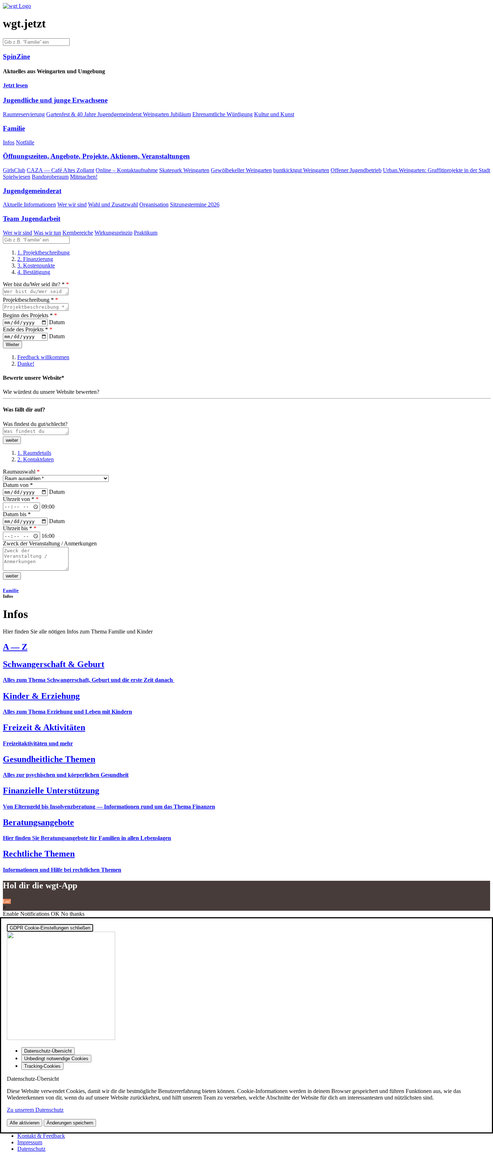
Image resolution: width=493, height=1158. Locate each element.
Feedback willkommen (43, 357)
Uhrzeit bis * (19, 528)
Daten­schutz (31, 1149)
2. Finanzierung (35, 259)
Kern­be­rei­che (77, 233)
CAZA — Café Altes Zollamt (60, 170)
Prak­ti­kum (145, 233)
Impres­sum (29, 1142)
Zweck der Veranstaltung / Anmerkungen (50, 543)
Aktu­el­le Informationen (29, 204)
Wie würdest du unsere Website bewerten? (51, 392)
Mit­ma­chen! (83, 177)
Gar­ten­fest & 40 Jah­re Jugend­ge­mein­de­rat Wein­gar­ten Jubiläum (118, 114)
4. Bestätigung (33, 272)
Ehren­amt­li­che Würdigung (222, 114)
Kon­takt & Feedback (41, 1136)
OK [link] (56, 914)
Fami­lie (11, 590)
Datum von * (18, 485)
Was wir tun (47, 233)
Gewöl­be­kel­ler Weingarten (241, 170)
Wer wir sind (72, 204)
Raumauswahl (21, 472)
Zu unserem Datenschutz (35, 1110)
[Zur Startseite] (17, 6)
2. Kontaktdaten (35, 459)
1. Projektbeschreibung (43, 252)
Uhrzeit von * (21, 499)
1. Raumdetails (34, 453)
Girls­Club (14, 170)
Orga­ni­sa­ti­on (154, 204)
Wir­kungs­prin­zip (113, 233)
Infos (8, 142)
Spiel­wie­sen (16, 177)
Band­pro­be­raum (50, 177)
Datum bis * (17, 514)
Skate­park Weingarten (184, 170)
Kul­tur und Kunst (274, 114)
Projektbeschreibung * (30, 300)
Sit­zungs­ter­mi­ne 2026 (194, 204)
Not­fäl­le (25, 142)
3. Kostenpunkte (36, 265)
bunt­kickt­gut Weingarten (301, 170)
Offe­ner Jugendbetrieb (356, 170)
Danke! (25, 364)
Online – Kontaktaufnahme (127, 170)
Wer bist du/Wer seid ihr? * (36, 284)
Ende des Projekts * (27, 329)
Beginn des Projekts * (30, 315)
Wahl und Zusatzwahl (113, 204)
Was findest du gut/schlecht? (35, 424)
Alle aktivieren (24, 1123)
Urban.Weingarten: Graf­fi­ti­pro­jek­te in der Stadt (436, 170)
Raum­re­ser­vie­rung (24, 114)
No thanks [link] (72, 914)
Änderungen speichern (70, 1123)
